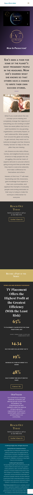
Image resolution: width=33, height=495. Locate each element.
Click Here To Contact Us (17, 219)
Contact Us (16, 386)
